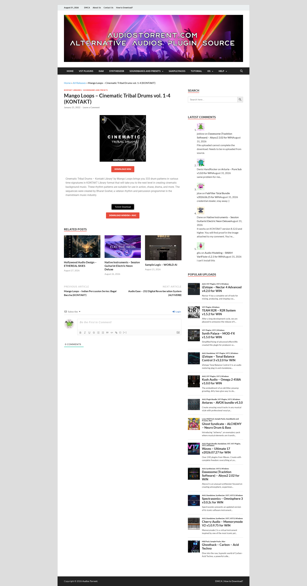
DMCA (87, 7)
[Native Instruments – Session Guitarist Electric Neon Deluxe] (123, 247)
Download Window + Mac (122, 215)
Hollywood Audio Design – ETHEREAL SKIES (80, 264)
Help (221, 71)
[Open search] (241, 71)
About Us (97, 7)
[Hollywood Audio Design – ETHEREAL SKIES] (82, 247)
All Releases (79, 82)
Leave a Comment (91, 107)
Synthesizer (116, 71)
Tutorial (196, 71)
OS (208, 71)
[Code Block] (112, 333)
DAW (101, 71)
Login (178, 311)
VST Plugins (86, 71)
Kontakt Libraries (73, 90)
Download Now (122, 169)
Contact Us (108, 7)
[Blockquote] (107, 333)
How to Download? (124, 7)
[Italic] (85, 333)
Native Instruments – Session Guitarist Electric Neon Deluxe (122, 266)
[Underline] (89, 333)
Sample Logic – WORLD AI (161, 264)
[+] (125, 332)
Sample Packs (177, 71)
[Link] (116, 333)
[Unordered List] (103, 333)
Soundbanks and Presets (145, 71)
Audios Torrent (89, 581)
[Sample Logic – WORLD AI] (163, 248)
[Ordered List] (98, 333)
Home (70, 71)
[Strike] (94, 333)
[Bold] (80, 333)
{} (120, 332)
